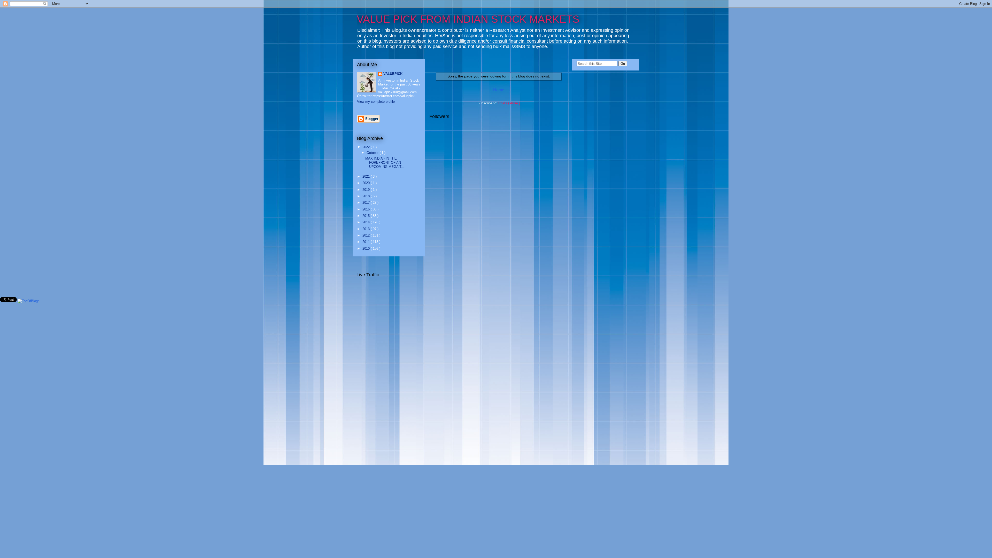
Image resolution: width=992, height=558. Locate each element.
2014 (366, 222)
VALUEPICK (392, 74)
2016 (366, 209)
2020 (366, 183)
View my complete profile (376, 102)
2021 (366, 176)
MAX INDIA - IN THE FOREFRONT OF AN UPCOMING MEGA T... (384, 162)
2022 (366, 147)
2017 (366, 203)
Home (498, 90)
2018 (366, 196)
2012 (366, 235)
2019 (366, 190)
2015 (366, 216)
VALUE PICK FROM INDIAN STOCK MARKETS (468, 19)
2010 (366, 248)
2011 (366, 242)
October (373, 153)
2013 (366, 229)
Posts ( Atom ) (509, 103)
